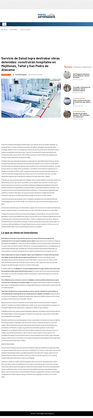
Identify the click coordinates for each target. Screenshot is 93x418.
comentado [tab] (87, 67)
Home (5, 29)
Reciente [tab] (68, 67)
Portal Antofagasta (21, 74)
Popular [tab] (77, 67)
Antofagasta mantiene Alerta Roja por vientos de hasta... (81, 75)
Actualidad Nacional (79, 98)
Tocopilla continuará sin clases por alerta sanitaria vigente (81, 88)
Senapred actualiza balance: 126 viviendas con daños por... (81, 115)
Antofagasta (13, 29)
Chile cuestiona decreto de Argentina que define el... (81, 102)
